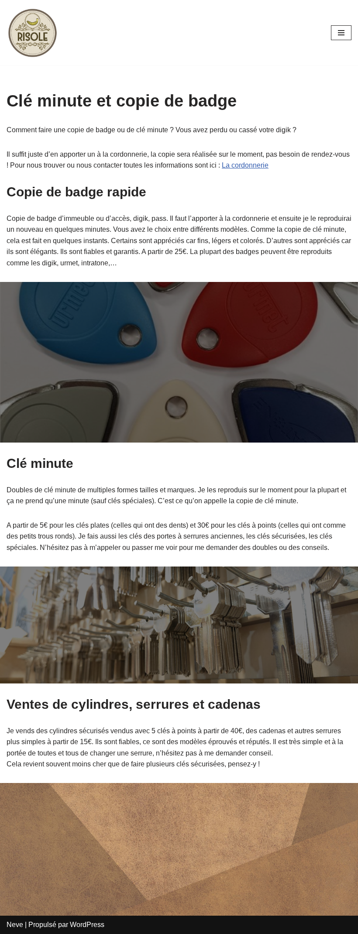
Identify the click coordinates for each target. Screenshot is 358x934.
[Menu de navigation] (341, 32)
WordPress (87, 924)
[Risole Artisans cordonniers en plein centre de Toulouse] (33, 32)
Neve (15, 924)
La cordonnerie (245, 165)
